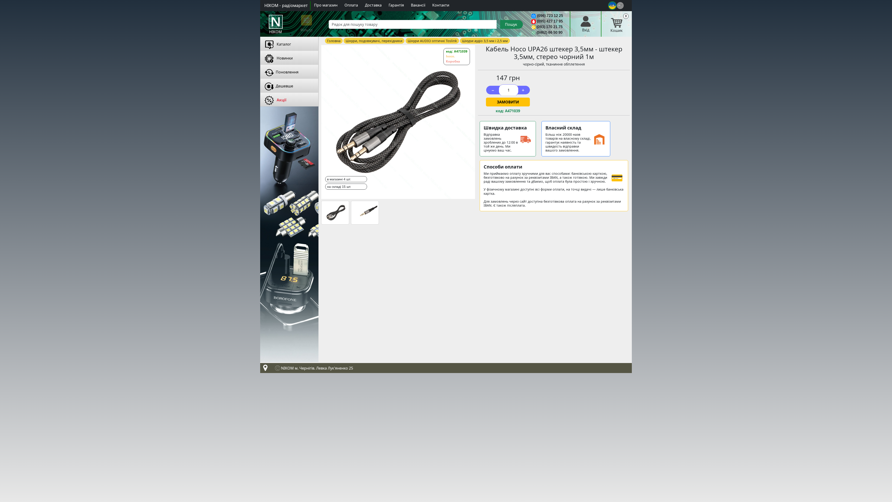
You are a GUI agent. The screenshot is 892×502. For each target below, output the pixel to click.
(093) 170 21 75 (550, 27)
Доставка (373, 5)
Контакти (440, 5)
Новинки (284, 58)
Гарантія (396, 5)
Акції (281, 99)
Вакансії (418, 5)
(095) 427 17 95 (550, 21)
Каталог (283, 44)
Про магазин (326, 5)
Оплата (351, 5)
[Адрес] (264, 369)
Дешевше (284, 86)
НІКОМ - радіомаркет (286, 5)
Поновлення (287, 72)
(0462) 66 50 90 (550, 32)
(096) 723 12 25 (550, 16)
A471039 (512, 111)
